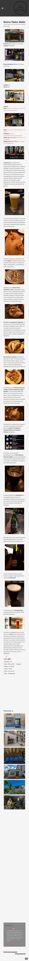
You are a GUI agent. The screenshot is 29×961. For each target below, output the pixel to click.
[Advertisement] (14, 690)
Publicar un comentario (10, 945)
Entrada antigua (19, 953)
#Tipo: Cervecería (9, 671)
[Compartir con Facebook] (8, 659)
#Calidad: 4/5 (8, 661)
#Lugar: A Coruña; (9, 666)
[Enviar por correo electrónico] (4, 659)
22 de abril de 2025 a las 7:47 (13, 942)
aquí (23, 541)
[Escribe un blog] (6, 659)
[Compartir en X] (7, 659)
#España (18, 664)
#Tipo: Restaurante (9, 673)
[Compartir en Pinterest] (10, 659)
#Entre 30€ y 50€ (9, 664)
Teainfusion (9, 928)
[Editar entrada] (6, 656)
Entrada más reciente (11, 951)
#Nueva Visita (8, 669)
